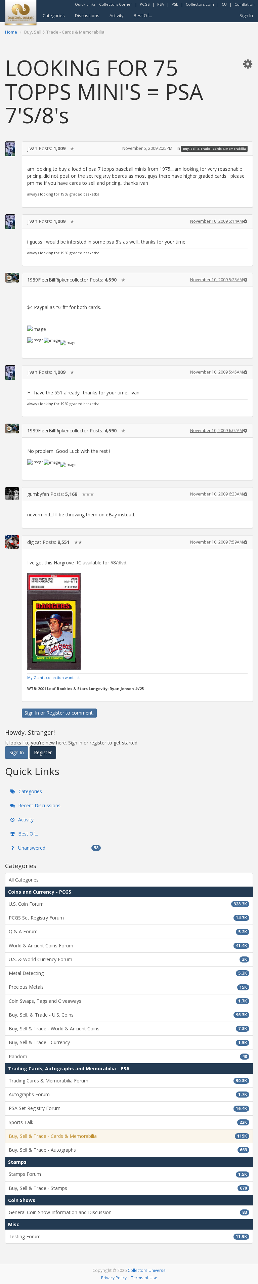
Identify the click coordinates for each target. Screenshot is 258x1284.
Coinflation (244, 4)
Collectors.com (200, 4)
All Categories (24, 879)
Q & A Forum (128, 931)
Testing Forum (128, 1236)
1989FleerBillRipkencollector (57, 279)
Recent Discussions (38, 805)
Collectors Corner (115, 4)
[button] (247, 63)
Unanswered (57, 848)
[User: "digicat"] (12, 542)
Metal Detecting (128, 973)
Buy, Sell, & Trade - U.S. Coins (128, 1015)
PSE (175, 4)
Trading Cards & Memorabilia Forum (128, 1080)
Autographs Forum (128, 1094)
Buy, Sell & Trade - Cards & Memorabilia (214, 148)
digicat (34, 542)
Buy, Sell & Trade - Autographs (128, 1150)
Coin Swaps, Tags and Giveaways (128, 1001)
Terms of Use (144, 1277)
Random (128, 1056)
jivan (32, 148)
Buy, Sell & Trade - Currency (128, 1042)
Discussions (87, 15)
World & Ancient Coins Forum (128, 945)
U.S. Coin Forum (128, 904)
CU (224, 4)
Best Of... (143, 15)
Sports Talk (128, 1122)
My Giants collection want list (53, 677)
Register (55, 713)
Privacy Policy (114, 1277)
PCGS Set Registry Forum (128, 917)
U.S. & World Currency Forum (128, 959)
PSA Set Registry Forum (128, 1108)
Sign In (246, 15)
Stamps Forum (128, 1174)
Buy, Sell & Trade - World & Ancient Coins (128, 1028)
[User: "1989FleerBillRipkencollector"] (12, 278)
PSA (160, 4)
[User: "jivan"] (12, 148)
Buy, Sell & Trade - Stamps (128, 1188)
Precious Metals (128, 987)
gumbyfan (38, 494)
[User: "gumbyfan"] (12, 493)
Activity (117, 15)
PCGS (144, 4)
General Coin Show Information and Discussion (128, 1212)
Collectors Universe (147, 1270)
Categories (54, 15)
